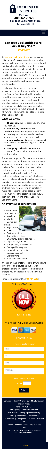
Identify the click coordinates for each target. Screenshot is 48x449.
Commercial (33, 416)
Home (12, 416)
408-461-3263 (24, 18)
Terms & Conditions (14, 425)
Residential (21, 416)
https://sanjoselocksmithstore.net (24, 410)
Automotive (9, 419)
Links (24, 428)
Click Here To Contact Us (24, 284)
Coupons (31, 419)
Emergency (21, 419)
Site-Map (37, 425)
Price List (28, 425)
